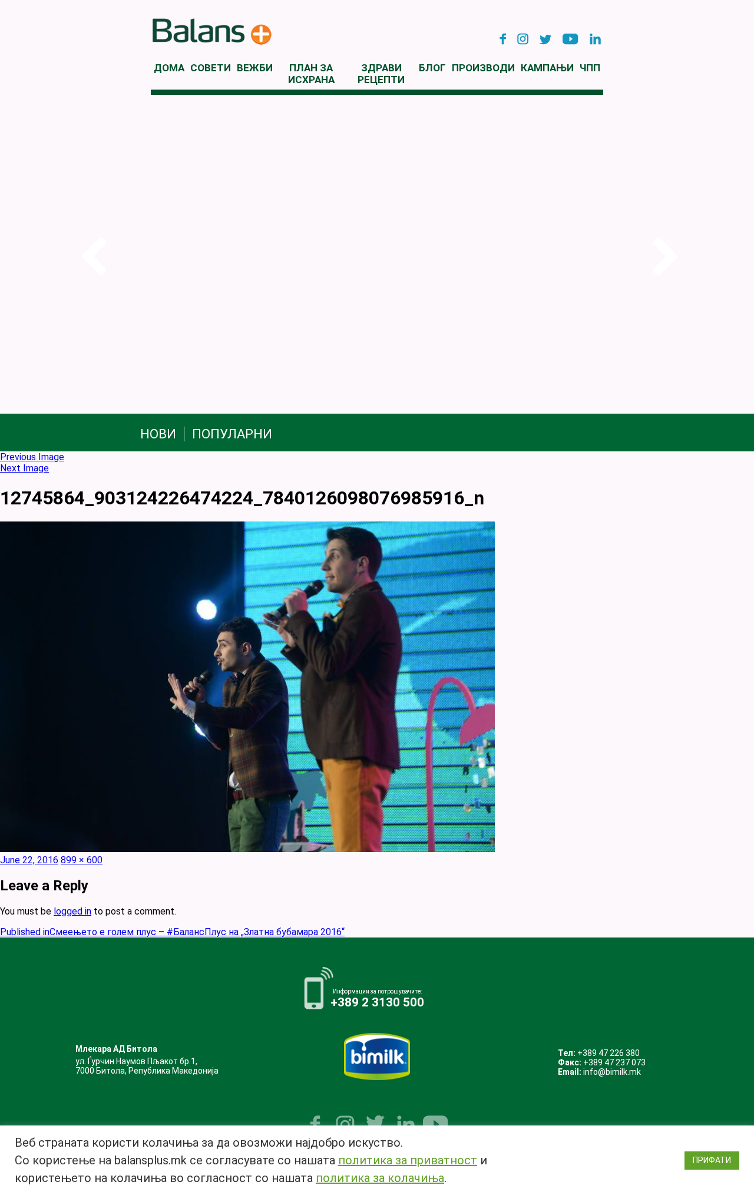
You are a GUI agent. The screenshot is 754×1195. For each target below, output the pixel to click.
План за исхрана (311, 73)
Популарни (232, 434)
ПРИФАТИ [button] (712, 1160)
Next (662, 256)
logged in (72, 911)
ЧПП (590, 68)
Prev (91, 256)
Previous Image (32, 457)
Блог (432, 68)
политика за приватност (407, 1160)
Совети (210, 68)
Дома (169, 68)
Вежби (255, 68)
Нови (158, 434)
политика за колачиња (380, 1178)
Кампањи (547, 68)
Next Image (24, 468)
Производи (483, 68)
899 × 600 (81, 860)
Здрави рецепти (381, 73)
